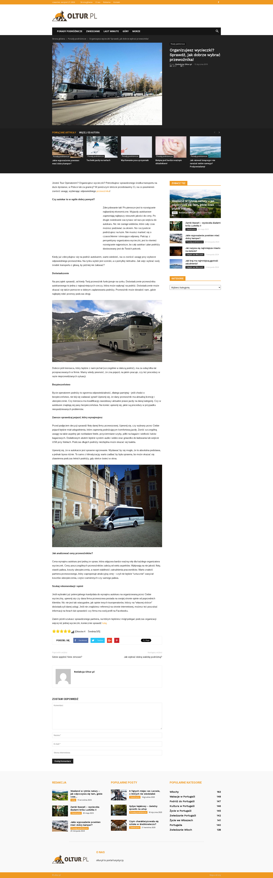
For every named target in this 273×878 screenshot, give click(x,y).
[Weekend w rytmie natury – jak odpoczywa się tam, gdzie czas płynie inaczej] (60, 795)
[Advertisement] (163, 16)
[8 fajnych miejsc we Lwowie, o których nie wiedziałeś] (119, 795)
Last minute (111, 31)
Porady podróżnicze (69, 31)
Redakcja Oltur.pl (183, 64)
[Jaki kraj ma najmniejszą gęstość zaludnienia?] (176, 264)
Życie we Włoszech (181, 820)
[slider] (61, 631)
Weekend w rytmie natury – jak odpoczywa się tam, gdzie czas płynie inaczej (193, 204)
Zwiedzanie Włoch (181, 829)
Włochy (174, 791)
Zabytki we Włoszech (194, 254)
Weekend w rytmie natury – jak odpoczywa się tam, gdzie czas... (86, 794)
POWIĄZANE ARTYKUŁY (64, 132)
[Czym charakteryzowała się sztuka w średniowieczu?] (119, 825)
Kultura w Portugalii (182, 806)
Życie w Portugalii (180, 810)
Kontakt (116, 2)
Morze (136, 31)
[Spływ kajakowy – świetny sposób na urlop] (119, 810)
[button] (217, 31)
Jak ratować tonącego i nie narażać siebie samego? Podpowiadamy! (202, 163)
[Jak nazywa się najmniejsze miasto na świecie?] (176, 251)
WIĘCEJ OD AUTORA (89, 132)
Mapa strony (215, 875)
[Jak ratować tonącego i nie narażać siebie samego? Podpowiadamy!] (205, 147)
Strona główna (86, 2)
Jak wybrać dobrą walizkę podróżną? (143, 657)
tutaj (104, 623)
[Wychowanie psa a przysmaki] (136, 147)
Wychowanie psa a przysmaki (135, 160)
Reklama (106, 2)
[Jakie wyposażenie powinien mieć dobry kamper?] (67, 147)
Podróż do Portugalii (182, 801)
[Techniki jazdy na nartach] (102, 147)
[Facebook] (218, 2)
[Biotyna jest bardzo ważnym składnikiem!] (170, 147)
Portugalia (176, 824)
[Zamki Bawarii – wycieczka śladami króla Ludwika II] (176, 226)
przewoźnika (103, 191)
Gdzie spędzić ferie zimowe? (67, 657)
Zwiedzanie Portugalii (183, 815)
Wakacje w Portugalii (182, 796)
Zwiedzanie (93, 31)
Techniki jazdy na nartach (98, 160)
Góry (126, 31)
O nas (97, 2)
